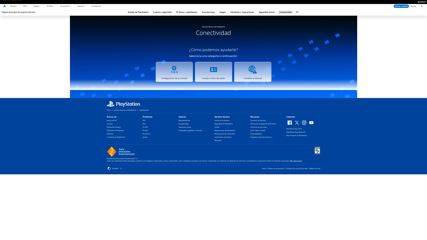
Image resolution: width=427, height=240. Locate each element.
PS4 (144, 124)
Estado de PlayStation (138, 12)
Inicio (109, 110)
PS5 (24, 6)
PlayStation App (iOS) (294, 129)
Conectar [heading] (290, 117)
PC (297, 12)
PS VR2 (145, 127)
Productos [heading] (147, 117)
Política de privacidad (276, 168)
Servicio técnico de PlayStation (125, 110)
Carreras (110, 124)
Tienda (13, 6)
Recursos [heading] (254, 117)
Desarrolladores (256, 134)
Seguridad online (267, 12)
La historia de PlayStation (116, 137)
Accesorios (64, 6)
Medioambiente (184, 120)
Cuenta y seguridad (162, 12)
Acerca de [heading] (112, 117)
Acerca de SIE (112, 120)
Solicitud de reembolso (223, 137)
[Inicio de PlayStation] (4, 6)
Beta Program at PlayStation (296, 135)
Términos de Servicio (258, 120)
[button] (174, 72)
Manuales (218, 140)
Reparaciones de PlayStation (225, 130)
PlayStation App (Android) (295, 132)
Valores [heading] (182, 117)
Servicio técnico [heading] (222, 117)
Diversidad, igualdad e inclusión (190, 130)
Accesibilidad (183, 124)
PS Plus (49, 6)
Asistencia (96, 6)
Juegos (36, 6)
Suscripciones (208, 12)
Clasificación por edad (258, 127)
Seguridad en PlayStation (224, 124)
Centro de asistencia (222, 120)
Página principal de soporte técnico (18, 12)
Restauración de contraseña (225, 134)
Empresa (110, 134)
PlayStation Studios (114, 127)
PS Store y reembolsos (186, 12)
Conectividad (285, 12)
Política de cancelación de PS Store (263, 124)
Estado (217, 127)
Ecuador (115, 168)
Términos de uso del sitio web (297, 168)
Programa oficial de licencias (261, 137)
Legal (264, 168)
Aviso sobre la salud (257, 130)
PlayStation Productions (115, 130)
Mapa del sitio (315, 168)
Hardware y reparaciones (242, 12)
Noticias (80, 6)
